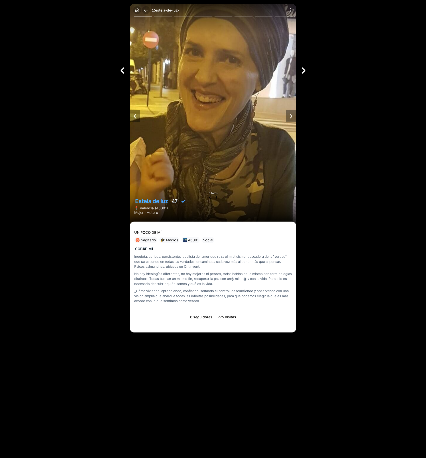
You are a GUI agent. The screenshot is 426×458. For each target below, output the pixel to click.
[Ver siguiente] (303, 70)
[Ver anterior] (122, 70)
